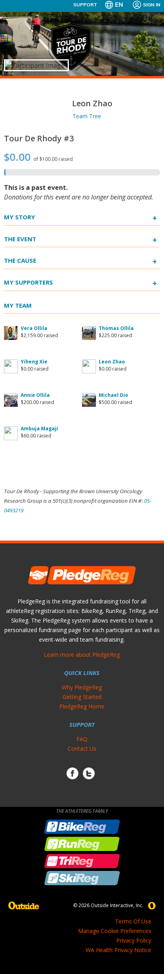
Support (85, 5)
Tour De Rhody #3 (39, 138)
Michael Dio (113, 395)
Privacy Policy (133, 940)
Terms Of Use (133, 921)
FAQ (82, 739)
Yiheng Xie (34, 361)
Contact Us (82, 748)
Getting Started (82, 697)
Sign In (151, 5)
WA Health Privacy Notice (118, 950)
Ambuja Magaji (39, 428)
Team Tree (86, 116)
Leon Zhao (112, 361)
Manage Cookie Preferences (114, 931)
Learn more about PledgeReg (82, 654)
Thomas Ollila (116, 328)
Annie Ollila (35, 395)
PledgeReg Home (81, 706)
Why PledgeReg (82, 687)
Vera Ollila (34, 328)
